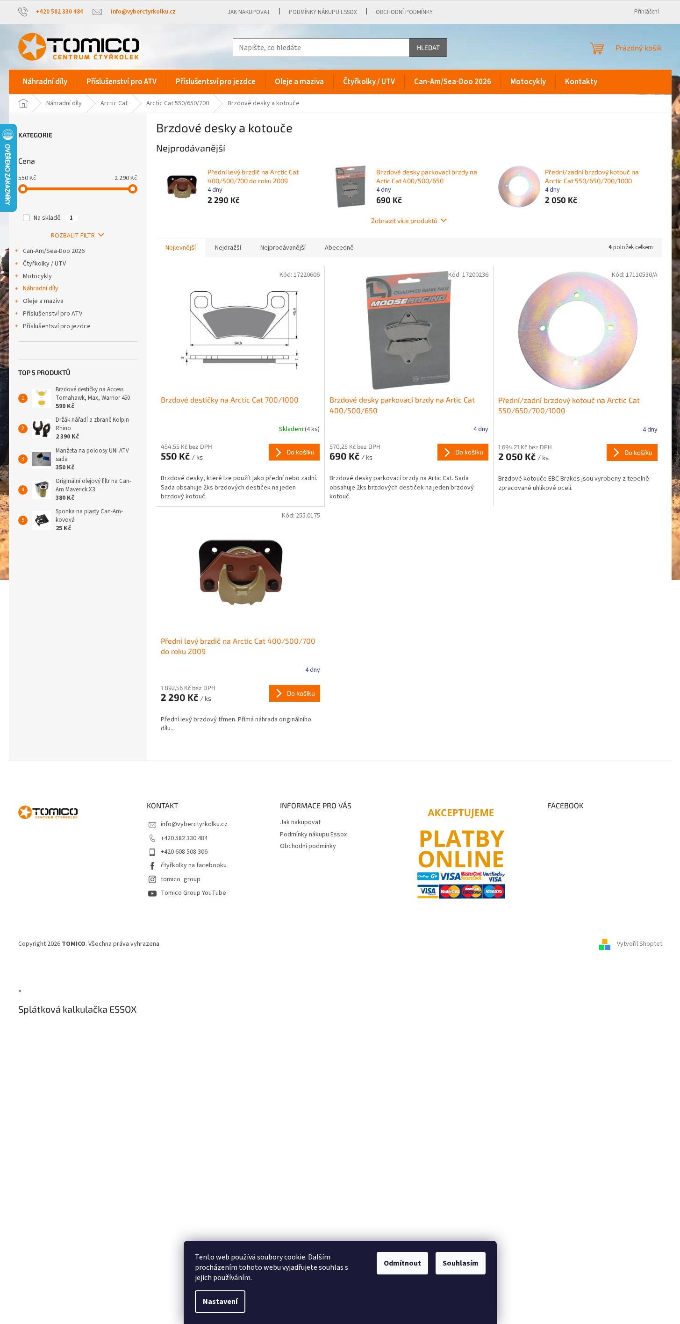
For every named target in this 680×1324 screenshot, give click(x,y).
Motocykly (37, 276)
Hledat (428, 47)
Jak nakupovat (249, 12)
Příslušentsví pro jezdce (57, 326)
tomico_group (180, 879)
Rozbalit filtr (73, 235)
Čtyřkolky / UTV (44, 263)
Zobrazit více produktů (404, 220)
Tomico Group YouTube (193, 893)
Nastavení (220, 1301)
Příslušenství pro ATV (52, 313)
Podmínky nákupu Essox (323, 12)
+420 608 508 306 (184, 851)
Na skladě (53, 218)
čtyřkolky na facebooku (194, 865)
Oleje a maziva (43, 301)
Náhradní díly (40, 288)
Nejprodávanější (283, 247)
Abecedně (339, 247)
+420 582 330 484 (184, 838)
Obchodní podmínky (404, 12)
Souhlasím (461, 1263)
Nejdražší (228, 247)
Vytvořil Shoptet (639, 944)
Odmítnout (402, 1263)
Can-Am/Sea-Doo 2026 (54, 251)
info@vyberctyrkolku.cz (194, 824)
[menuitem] (45, 81)
